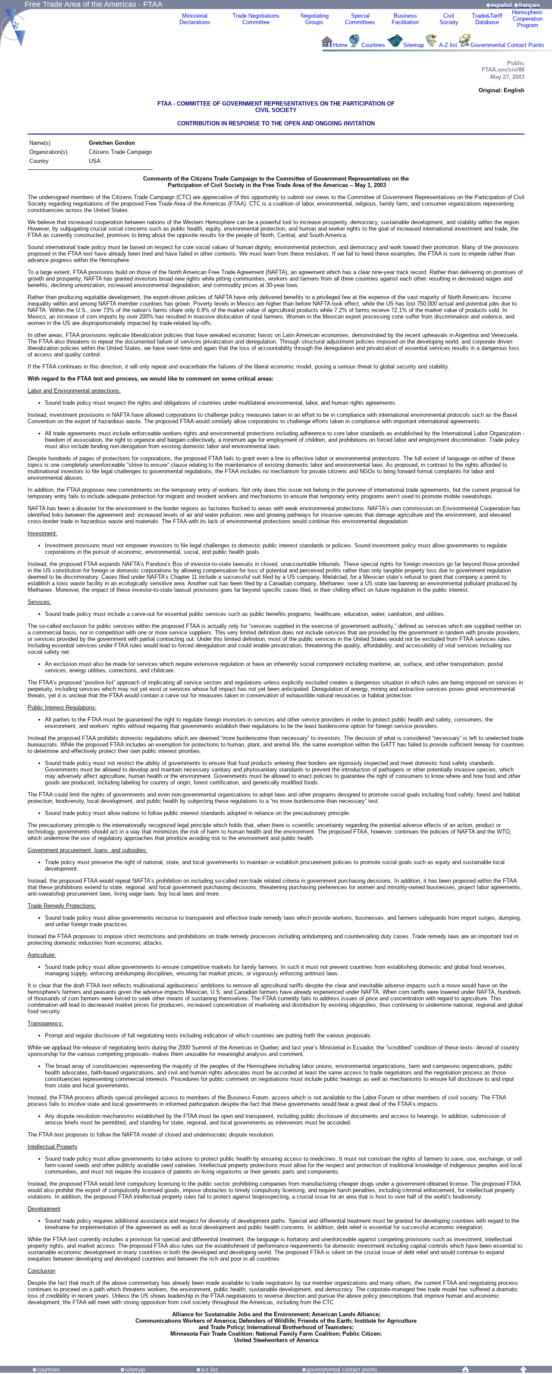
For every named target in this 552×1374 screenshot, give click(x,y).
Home (340, 45)
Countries (374, 45)
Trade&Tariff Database (487, 18)
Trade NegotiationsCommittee (255, 18)
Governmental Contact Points (507, 45)
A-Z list (448, 45)
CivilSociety (448, 18)
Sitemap (413, 45)
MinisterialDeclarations (194, 18)
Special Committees (360, 18)
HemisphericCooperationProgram (527, 18)
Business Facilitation (405, 18)
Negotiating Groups (315, 18)
